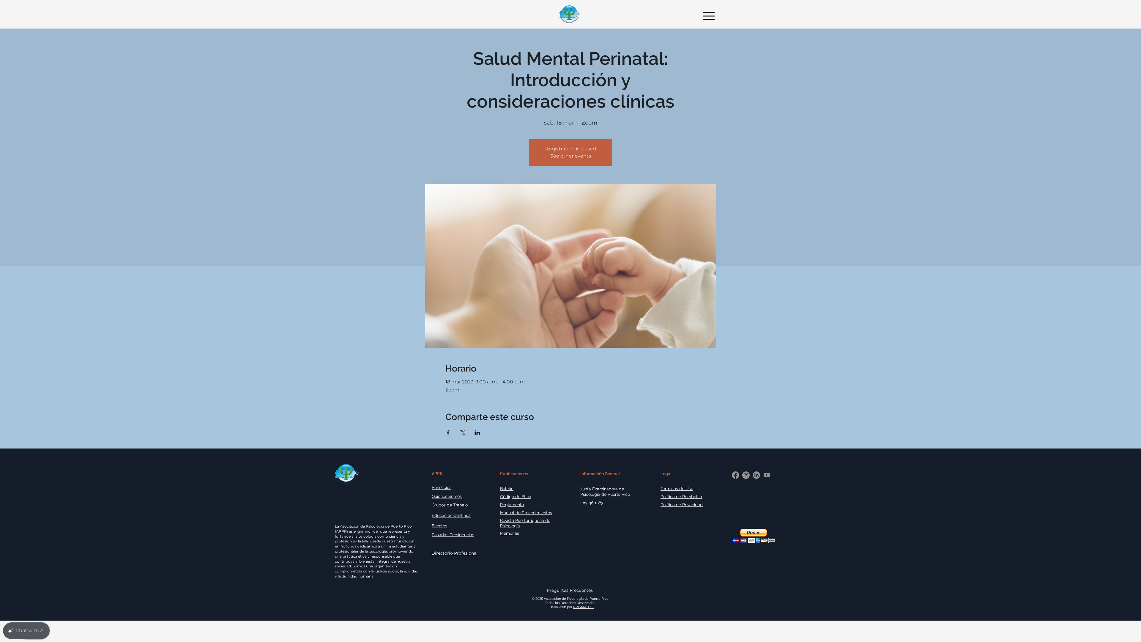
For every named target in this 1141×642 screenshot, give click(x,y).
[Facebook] (735, 475)
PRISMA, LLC (583, 607)
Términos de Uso (677, 488)
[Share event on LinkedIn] (477, 432)
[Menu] (707, 16)
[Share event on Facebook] (448, 432)
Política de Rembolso (681, 496)
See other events (570, 156)
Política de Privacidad (682, 504)
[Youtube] (766, 475)
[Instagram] (746, 475)
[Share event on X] (463, 432)
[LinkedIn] (756, 475)
